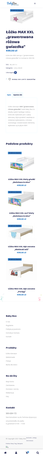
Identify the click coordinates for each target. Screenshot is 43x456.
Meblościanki (10, 357)
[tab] (9, 95)
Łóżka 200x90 (18, 68)
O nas (8, 322)
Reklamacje (10, 393)
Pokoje (8, 361)
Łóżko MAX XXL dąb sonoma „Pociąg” (21, 290)
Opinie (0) (17, 94)
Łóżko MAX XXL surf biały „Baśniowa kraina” (21, 215)
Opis (9, 94)
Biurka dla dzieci (11, 365)
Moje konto (10, 381)
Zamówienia (10, 385)
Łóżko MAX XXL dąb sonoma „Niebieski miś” (21, 248)
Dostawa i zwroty (12, 389)
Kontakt (8, 336)
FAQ (7, 396)
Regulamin (9, 325)
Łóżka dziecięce (11, 353)
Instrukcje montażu (13, 333)
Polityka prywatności (13, 329)
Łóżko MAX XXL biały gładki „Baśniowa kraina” (21, 181)
